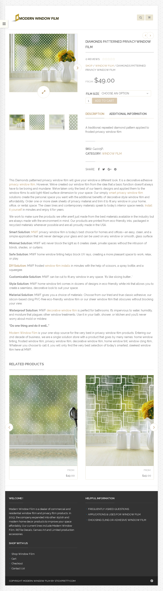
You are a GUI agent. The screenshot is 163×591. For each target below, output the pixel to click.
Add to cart (104, 100)
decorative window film (62, 310)
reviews (92, 59)
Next (78, 68)
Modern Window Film (23, 332)
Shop (88, 65)
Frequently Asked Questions (108, 509)
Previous (9, 68)
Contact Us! (18, 568)
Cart (14, 558)
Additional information (128, 113)
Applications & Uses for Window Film (114, 514)
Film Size (92, 93)
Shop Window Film (23, 553)
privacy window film (22, 184)
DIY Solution (17, 265)
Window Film (104, 65)
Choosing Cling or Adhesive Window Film (117, 519)
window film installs (57, 265)
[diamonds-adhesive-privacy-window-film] (43, 63)
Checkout (17, 563)
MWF (34, 232)
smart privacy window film (126, 192)
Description (94, 113)
